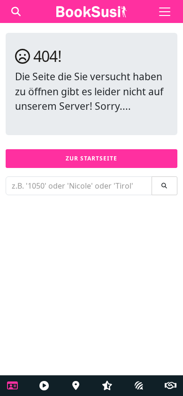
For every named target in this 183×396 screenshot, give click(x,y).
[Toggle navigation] (164, 12)
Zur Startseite (91, 158)
